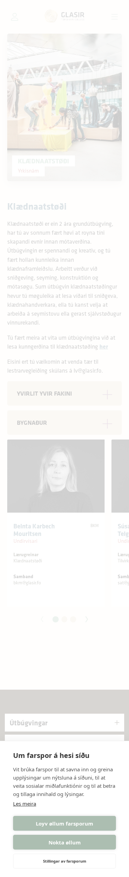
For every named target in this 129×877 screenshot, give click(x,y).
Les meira (24, 803)
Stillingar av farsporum (64, 861)
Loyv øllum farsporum (64, 823)
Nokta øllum (65, 842)
